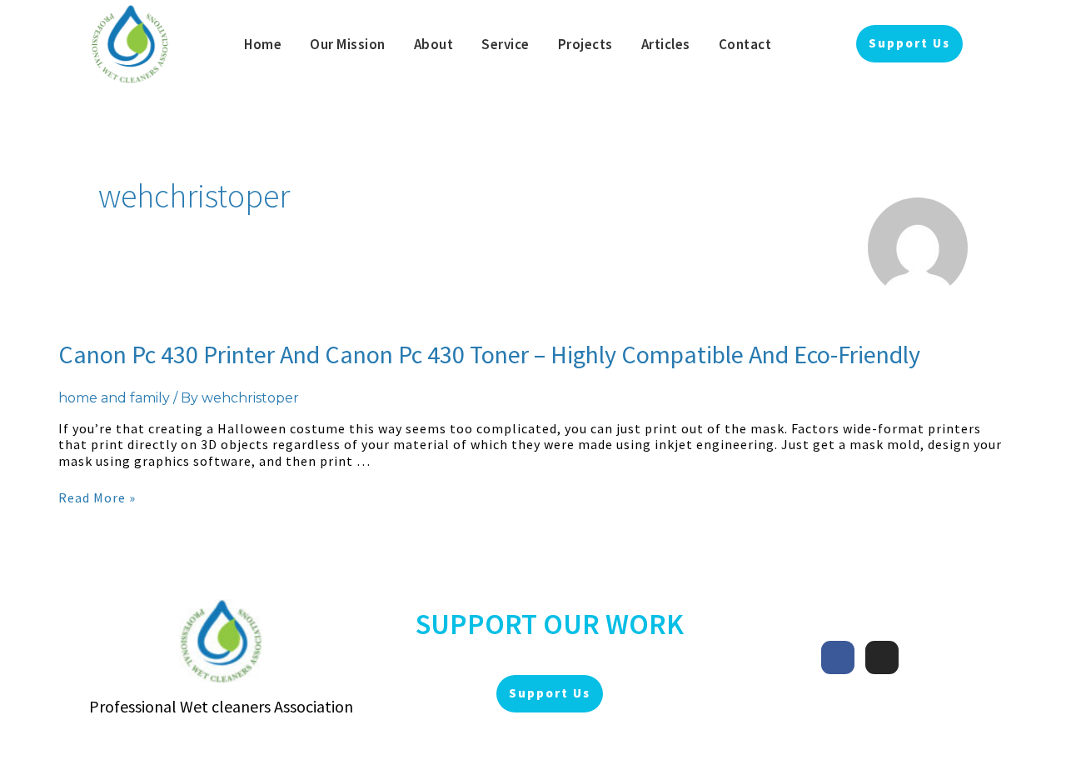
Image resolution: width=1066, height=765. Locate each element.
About (434, 44)
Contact (745, 44)
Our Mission (348, 44)
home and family (114, 398)
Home (262, 44)
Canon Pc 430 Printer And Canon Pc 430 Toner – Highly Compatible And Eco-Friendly (489, 354)
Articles (665, 44)
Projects (585, 44)
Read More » (97, 497)
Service (505, 44)
